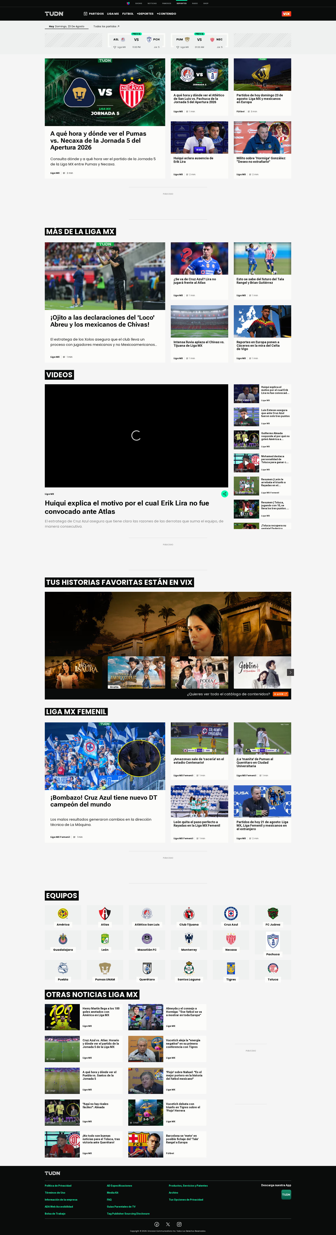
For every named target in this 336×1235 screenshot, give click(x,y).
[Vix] (286, 13)
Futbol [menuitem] (128, 14)
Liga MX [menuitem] (113, 14)
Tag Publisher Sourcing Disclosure (128, 1213)
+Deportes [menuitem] (145, 14)
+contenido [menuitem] (166, 14)
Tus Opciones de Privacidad (186, 1199)
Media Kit (112, 1192)
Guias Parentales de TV (121, 1206)
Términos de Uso (55, 1192)
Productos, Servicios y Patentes (188, 1185)
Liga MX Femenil (60, 837)
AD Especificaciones (119, 1185)
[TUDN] (54, 14)
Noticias (152, 3)
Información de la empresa (61, 1199)
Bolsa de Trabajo (55, 1213)
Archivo (173, 1192)
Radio (195, 3)
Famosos (166, 3)
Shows (138, 3)
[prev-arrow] (42, 672)
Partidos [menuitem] (96, 14)
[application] (136, 435)
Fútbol (240, 111)
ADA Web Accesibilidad (59, 1206)
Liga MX (55, 173)
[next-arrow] (290, 672)
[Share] (224, 493)
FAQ (109, 1199)
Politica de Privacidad (58, 1185)
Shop (205, 3)
